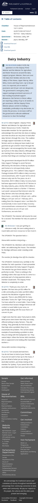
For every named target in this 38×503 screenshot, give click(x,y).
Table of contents (12, 19)
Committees (24, 415)
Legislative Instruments (28, 408)
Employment (6, 439)
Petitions (23, 429)
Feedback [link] (13, 500)
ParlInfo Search (7, 435)
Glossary (5, 443)
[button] (33, 13)
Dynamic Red (6, 386)
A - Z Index (5, 441)
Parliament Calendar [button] (16, 9)
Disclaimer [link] (5, 500)
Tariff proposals (26, 406)
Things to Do (24, 445)
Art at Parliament (26, 447)
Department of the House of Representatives (8, 462)
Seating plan (5, 390)
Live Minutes (6, 412)
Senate (4, 381)
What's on (24, 443)
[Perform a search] (3, 12)
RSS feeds (5, 446)
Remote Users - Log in (9, 433)
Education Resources (27, 388)
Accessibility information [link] (9, 498)
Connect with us (26, 431)
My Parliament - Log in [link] (9, 431)
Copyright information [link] (26, 498)
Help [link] (20, 500)
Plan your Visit (25, 449)
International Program (27, 392)
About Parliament (26, 386)
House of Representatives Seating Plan (9, 419)
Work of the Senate (8, 383)
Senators (4, 388)
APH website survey (8, 437)
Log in (34, 9)
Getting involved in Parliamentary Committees (26, 425)
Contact (27, 9)
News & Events (25, 381)
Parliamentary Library (27, 390)
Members (5, 415)
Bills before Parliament (28, 399)
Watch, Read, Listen (27, 383)
